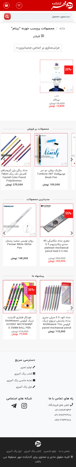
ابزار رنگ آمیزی (13, 451)
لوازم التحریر (50, 451)
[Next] (4, 159)
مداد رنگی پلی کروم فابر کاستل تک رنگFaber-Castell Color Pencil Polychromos (19, 176)
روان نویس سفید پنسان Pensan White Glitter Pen (19, 244)
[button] (19, 5)
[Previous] (71, 159)
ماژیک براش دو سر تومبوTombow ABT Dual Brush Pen (56, 174)
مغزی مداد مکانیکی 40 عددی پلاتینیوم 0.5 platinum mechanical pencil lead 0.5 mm (56, 246)
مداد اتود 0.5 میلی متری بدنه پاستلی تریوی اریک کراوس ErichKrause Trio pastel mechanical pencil (56, 323)
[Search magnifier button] (7, 16)
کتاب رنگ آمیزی (32, 451)
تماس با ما (64, 451)
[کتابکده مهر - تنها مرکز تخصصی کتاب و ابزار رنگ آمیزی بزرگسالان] (38, 443)
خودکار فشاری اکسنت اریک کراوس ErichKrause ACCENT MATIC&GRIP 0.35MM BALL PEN (19, 323)
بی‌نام (56, 99)
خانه (62, 28)
